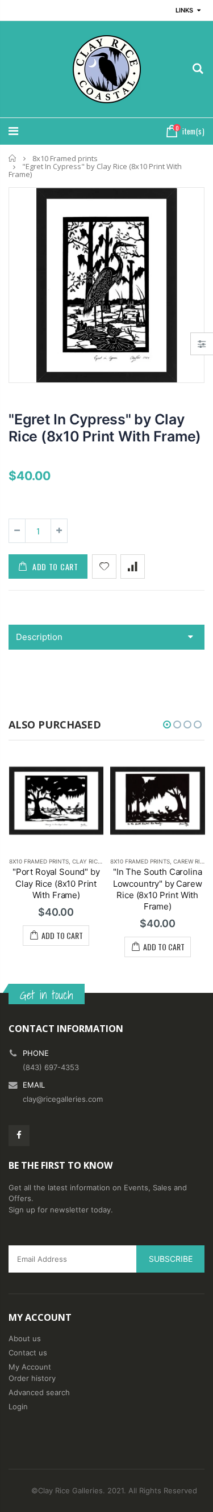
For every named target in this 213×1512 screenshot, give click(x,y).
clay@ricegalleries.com (63, 1099)
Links (184, 10)
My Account (30, 1366)
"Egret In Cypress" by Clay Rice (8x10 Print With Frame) (105, 428)
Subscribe (171, 1258)
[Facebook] (19, 1135)
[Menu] (13, 131)
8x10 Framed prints (65, 158)
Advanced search (39, 1392)
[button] (167, 724)
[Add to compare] (132, 566)
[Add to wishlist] (104, 566)
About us (25, 1338)
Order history (32, 1378)
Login (18, 1406)
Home (13, 158)
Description (39, 636)
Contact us (28, 1352)
